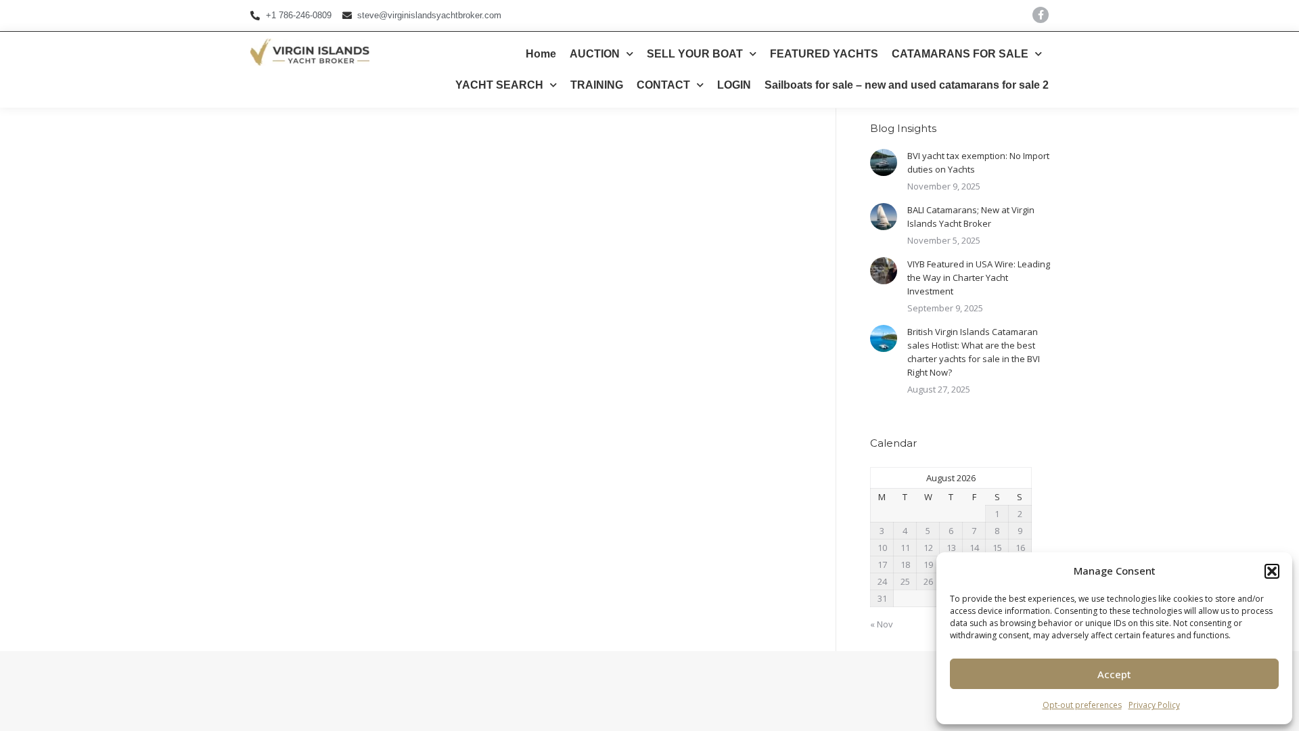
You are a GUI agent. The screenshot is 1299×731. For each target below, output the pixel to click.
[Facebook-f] (1040, 15)
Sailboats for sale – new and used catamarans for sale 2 (907, 85)
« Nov (881, 624)
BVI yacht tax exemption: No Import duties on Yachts (978, 162)
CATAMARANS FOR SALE (960, 54)
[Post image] (883, 162)
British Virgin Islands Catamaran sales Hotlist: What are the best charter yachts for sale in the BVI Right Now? (973, 352)
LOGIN (734, 85)
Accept (1114, 674)
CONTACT (663, 85)
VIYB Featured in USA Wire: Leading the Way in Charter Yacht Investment (978, 277)
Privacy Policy (1154, 705)
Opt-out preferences (1082, 705)
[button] (1272, 571)
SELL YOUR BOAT (695, 54)
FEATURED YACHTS (824, 54)
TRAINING (596, 85)
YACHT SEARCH (499, 85)
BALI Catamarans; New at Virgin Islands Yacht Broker (970, 216)
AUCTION (595, 54)
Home (541, 54)
